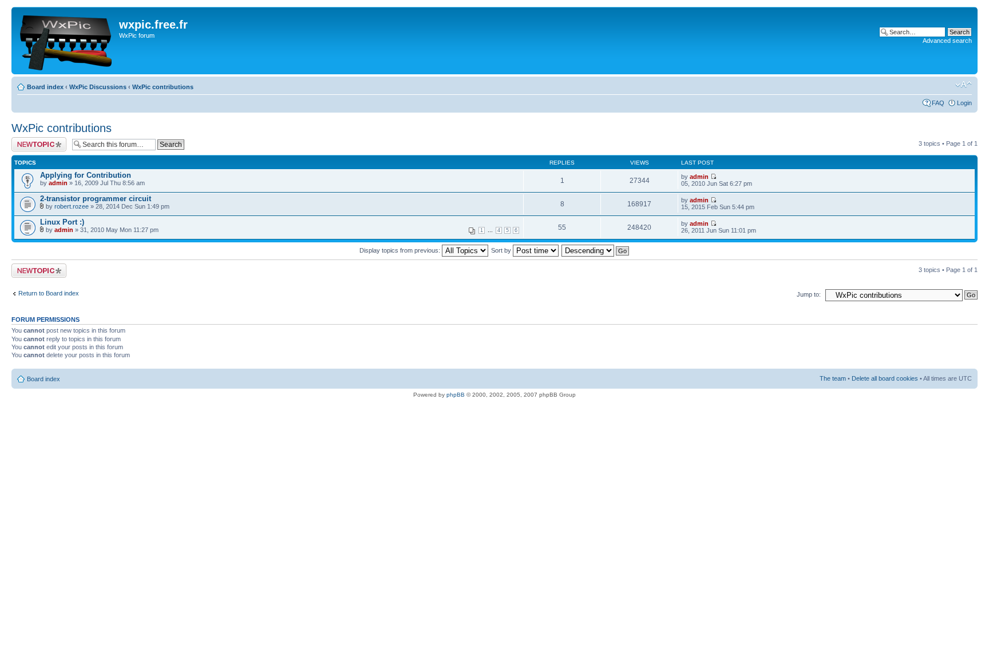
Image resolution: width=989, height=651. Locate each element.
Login (964, 102)
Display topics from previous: (400, 250)
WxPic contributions (162, 86)
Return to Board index (48, 293)
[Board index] (66, 40)
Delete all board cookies (885, 378)
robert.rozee (71, 206)
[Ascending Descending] (595, 250)
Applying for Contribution (85, 175)
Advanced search (947, 40)
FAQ (938, 102)
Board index (45, 86)
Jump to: (809, 294)
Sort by (502, 250)
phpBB (455, 395)
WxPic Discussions (97, 86)
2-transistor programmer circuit (95, 198)
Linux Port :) (62, 222)
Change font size (963, 84)
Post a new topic (34, 140)
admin (58, 182)
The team (833, 378)
